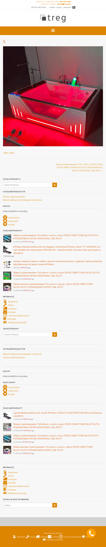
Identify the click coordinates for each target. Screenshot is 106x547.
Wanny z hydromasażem (14, 196)
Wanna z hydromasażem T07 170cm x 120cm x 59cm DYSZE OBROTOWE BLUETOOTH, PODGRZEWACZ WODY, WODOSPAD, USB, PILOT (79, 167)
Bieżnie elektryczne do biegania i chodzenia (22, 200)
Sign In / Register (38, 7)
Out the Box (57, 533)
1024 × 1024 (8, 153)
